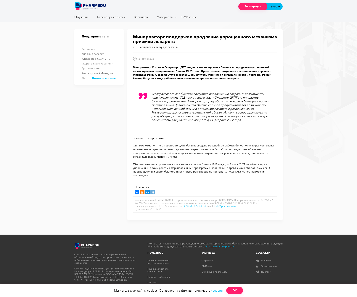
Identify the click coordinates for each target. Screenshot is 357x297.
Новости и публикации (159, 277)
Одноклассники (269, 266)
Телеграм (266, 271)
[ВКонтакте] (137, 192)
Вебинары (141, 17)
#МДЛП (86, 78)
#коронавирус (91, 63)
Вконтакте (266, 260)
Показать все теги (104, 78)
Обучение (81, 17)
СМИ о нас (189, 17)
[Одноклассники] (142, 192)
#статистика (89, 49)
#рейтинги (106, 63)
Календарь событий (111, 17)
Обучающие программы (214, 271)
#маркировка (90, 73)
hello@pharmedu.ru (225, 205)
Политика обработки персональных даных (158, 262)
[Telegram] (152, 192)
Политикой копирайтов (219, 246)
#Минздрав (106, 73)
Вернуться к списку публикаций (158, 46)
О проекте (207, 260)
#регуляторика (91, 68)
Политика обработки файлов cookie (158, 270)
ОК (235, 290)
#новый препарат (93, 54)
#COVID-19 (103, 58)
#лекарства (89, 58)
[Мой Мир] (147, 192)
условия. (217, 290)
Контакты (152, 282)
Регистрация (253, 6)
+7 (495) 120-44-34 (195, 205)
